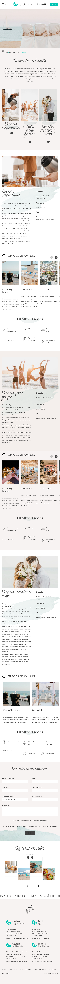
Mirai (56, 973)
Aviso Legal (52, 969)
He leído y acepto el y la (31, 821)
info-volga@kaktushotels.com (40, 938)
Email (33, 778)
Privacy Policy (37, 826)
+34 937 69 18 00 (37, 936)
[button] (48, 4)
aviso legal (29, 821)
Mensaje (5, 806)
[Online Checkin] (35, 4)
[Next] (56, 257)
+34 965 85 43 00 (11, 958)
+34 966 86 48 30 (37, 958)
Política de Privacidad (40, 969)
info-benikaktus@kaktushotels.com (16, 961)
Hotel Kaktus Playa (14, 52)
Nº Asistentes (36, 796)
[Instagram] (22, 886)
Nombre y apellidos (8, 778)
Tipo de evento (7, 796)
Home (6, 52)
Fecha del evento (37, 787)
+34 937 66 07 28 (40, 207)
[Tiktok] (33, 886)
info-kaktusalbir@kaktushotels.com (42, 961)
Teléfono (5, 787)
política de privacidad (41, 821)
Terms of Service (49, 826)
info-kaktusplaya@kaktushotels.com (46, 418)
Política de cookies (25, 969)
